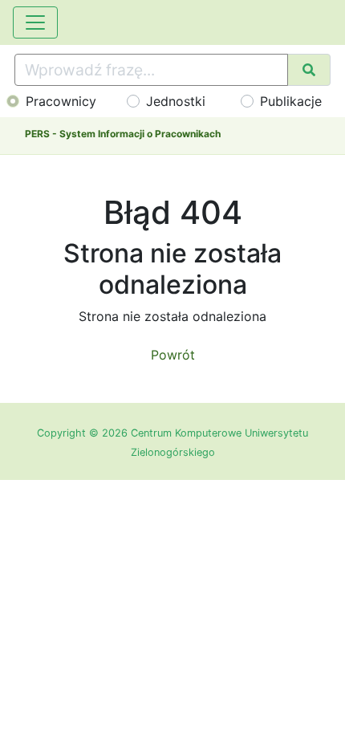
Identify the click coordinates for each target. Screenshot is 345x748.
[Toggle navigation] (35, 22)
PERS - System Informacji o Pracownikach (123, 134)
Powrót (173, 355)
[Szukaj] (309, 69)
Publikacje (291, 101)
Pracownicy (61, 101)
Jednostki (175, 101)
